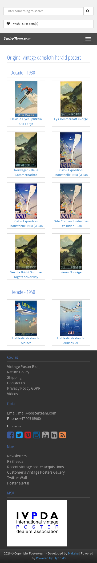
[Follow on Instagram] (37, 436)
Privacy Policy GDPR (23, 388)
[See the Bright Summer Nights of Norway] (26, 252)
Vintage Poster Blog (23, 366)
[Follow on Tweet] (20, 436)
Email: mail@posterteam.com (31, 413)
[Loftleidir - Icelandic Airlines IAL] (71, 318)
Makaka (73, 553)
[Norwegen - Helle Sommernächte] (26, 150)
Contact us (16, 383)
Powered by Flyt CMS (50, 558)
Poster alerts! (18, 483)
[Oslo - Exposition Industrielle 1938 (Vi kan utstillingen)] (71, 150)
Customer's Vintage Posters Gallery (36, 472)
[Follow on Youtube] (46, 436)
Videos (12, 394)
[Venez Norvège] (71, 252)
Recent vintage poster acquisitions (35, 467)
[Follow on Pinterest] (28, 436)
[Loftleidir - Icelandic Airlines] (26, 318)
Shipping (14, 377)
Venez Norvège (71, 272)
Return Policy (18, 372)
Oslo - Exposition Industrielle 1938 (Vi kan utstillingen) (71, 175)
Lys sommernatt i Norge (71, 119)
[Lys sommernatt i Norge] (71, 99)
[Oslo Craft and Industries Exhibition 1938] (71, 201)
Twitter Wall (17, 477)
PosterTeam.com (17, 38)
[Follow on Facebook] (11, 436)
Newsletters (17, 456)
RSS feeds (15, 461)
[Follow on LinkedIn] (55, 436)
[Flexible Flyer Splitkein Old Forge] (26, 99)
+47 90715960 (30, 418)
